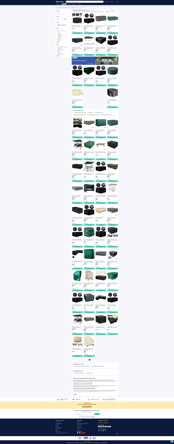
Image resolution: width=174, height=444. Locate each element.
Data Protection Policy (83, 442)
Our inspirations (79, 427)
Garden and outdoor (60, 7)
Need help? (57, 424)
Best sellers (78, 428)
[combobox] (114, 11)
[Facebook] (101, 430)
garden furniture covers (93, 391)
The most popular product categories (82, 423)
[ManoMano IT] (80, 432)
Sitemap (73, 442)
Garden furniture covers (72, 7)
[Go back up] (117, 434)
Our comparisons (79, 424)
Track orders (58, 422)
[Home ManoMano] (60, 2)
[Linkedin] (99, 430)
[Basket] (118, 2)
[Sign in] (115, 2)
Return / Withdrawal (59, 423)
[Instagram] (103, 430)
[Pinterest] (105, 430)
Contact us (57, 426)
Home (56, 7)
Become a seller (58, 428)
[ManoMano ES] (84, 432)
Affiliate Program (58, 431)
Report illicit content (59, 427)
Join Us (57, 430)
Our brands (78, 426)
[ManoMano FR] (77, 432)
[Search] (66, 1)
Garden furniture (66, 7)
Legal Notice (78, 442)
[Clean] (102, 1)
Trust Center (90, 442)
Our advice (78, 422)
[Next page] (102, 360)
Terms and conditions (96, 442)
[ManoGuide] (171, 441)
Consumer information (103, 442)
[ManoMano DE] (82, 432)
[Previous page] (87, 360)
